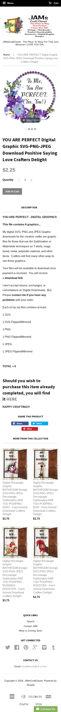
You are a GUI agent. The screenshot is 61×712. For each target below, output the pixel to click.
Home (6, 54)
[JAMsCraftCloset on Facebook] (16, 648)
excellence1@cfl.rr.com (34, 666)
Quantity (8, 179)
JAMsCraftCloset (34, 680)
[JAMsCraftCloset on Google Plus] (35, 648)
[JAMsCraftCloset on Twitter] (7, 648)
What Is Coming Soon (30, 630)
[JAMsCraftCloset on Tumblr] (53, 648)
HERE (11, 399)
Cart (55, 3)
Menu (10, 3)
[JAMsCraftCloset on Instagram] (44, 648)
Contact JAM (30, 626)
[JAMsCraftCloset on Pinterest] (25, 648)
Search (30, 621)
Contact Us (47, 709)
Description (29, 207)
